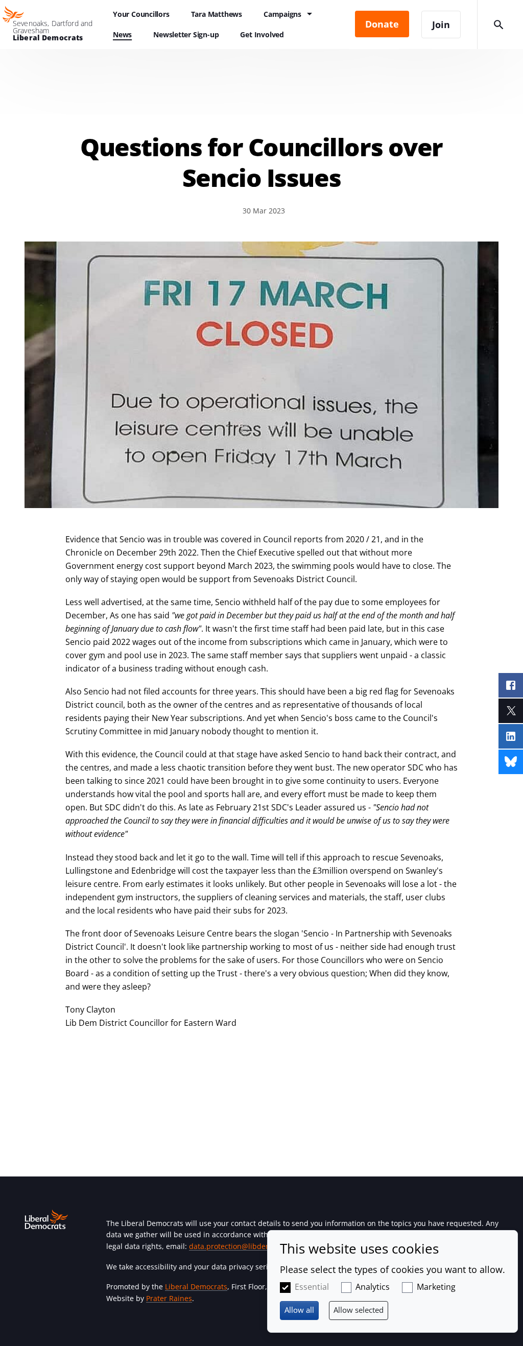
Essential (312, 1286)
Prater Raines (169, 1298)
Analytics (372, 1286)
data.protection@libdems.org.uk (244, 1246)
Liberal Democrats (196, 1286)
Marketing (436, 1286)
